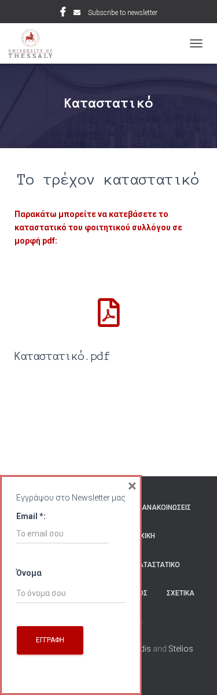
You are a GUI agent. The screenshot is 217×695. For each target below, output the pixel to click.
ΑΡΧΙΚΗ (142, 536)
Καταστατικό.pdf (62, 356)
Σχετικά (180, 593)
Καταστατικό (157, 565)
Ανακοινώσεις (166, 507)
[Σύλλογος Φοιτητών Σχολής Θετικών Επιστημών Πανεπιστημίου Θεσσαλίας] (35, 43)
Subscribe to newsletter (122, 13)
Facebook (63, 13)
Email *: (31, 516)
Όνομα (29, 573)
